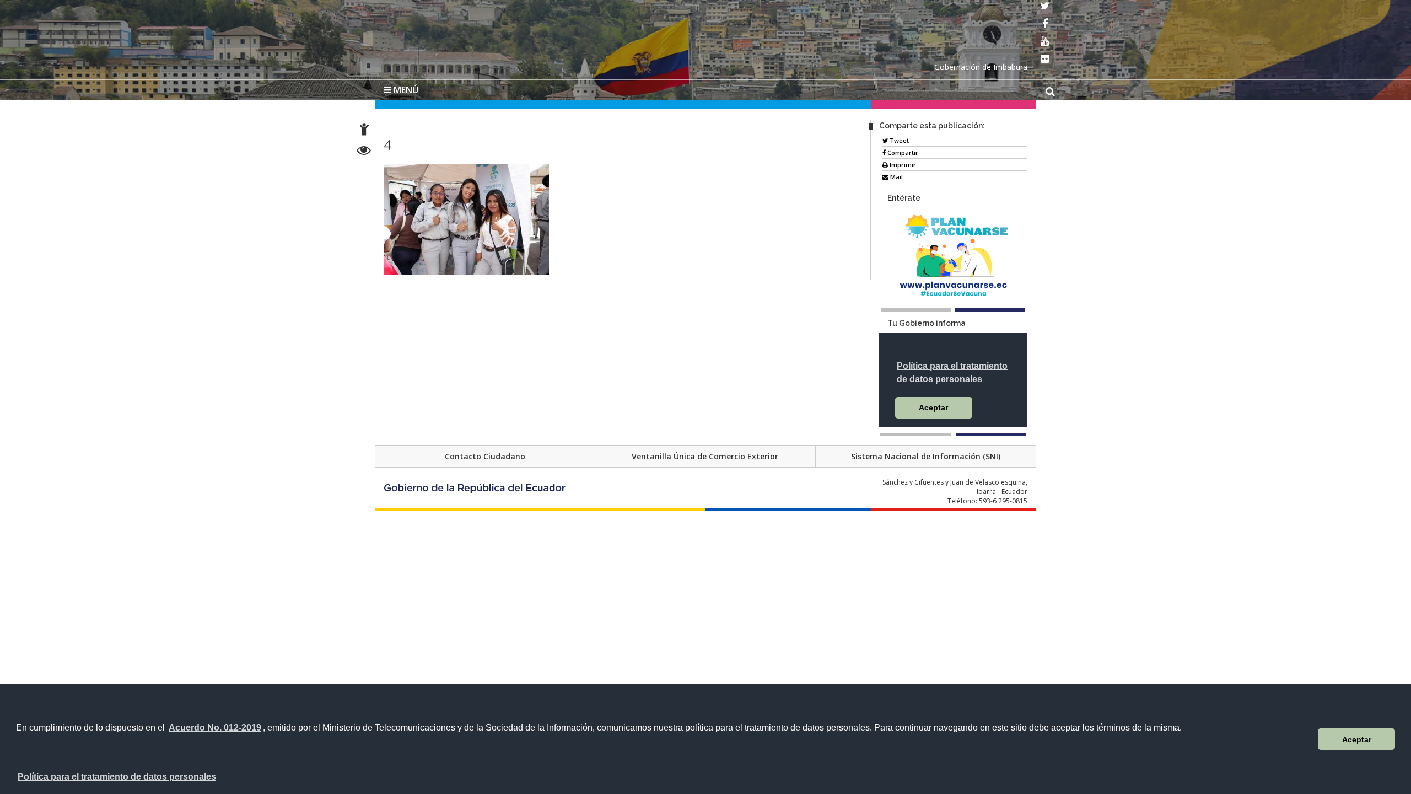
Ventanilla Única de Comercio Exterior (705, 454)
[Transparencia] (364, 152)
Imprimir (902, 162)
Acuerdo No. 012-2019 (215, 727)
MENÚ (404, 88)
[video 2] (991, 432)
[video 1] (915, 432)
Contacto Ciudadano (485, 454)
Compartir (902, 150)
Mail (895, 174)
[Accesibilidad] (364, 131)
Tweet (898, 138)
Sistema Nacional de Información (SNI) (925, 454)
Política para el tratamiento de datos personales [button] (117, 776)
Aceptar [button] (1356, 739)
